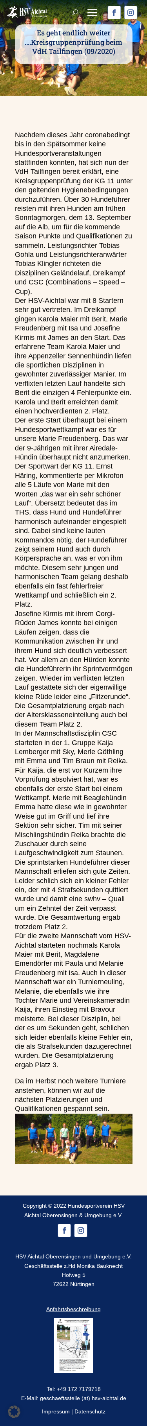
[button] (14, 1412)
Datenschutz (89, 1411)
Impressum (56, 1411)
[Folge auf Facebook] (114, 12)
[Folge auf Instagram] (130, 12)
